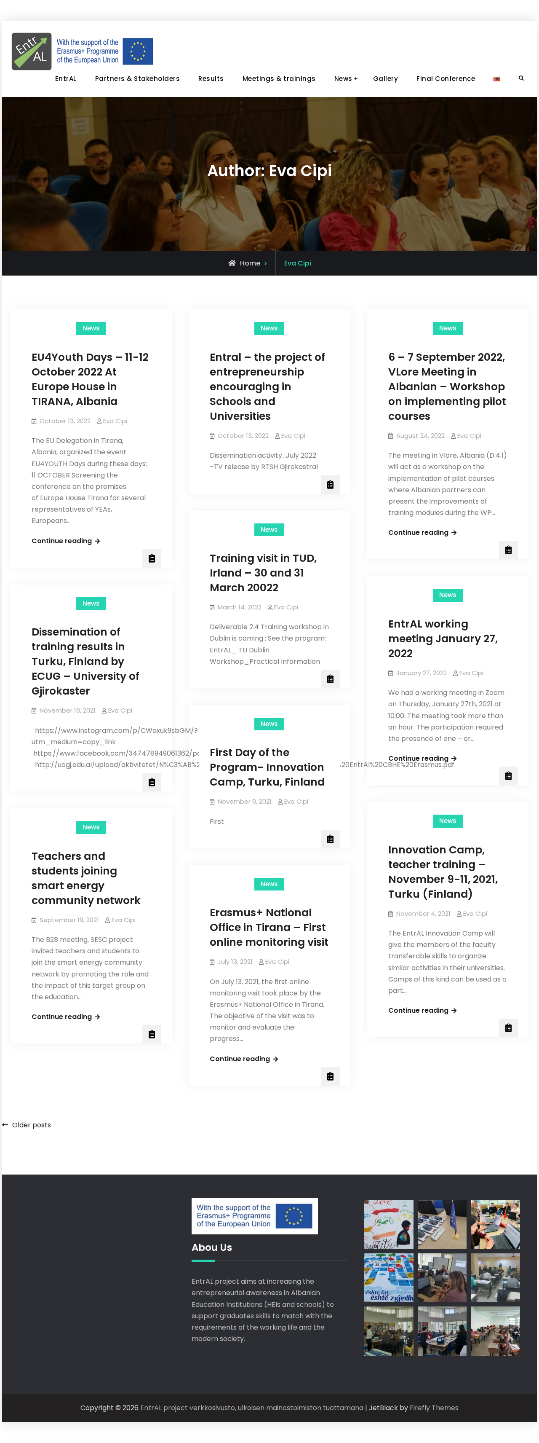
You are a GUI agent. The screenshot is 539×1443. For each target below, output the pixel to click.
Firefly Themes (434, 1408)
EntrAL (66, 78)
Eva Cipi (115, 420)
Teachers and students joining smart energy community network (86, 878)
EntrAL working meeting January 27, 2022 (443, 639)
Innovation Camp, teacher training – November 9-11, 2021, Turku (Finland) (443, 871)
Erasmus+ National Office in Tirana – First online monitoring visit (269, 927)
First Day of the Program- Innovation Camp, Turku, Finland (267, 767)
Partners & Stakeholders (137, 78)
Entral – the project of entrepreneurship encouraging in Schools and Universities (267, 387)
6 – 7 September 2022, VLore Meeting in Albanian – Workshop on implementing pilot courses (447, 387)
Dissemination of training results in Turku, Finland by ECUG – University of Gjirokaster (85, 661)
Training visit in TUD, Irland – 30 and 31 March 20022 (263, 573)
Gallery (385, 78)
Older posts (31, 1125)
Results (211, 78)
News (343, 78)
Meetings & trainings (279, 78)
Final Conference (445, 78)
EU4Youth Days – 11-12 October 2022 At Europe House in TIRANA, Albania (90, 379)
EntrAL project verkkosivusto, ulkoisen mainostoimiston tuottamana (251, 1408)
